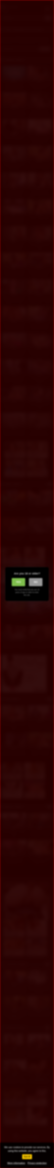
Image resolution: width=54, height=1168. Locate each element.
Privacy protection (37, 1163)
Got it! (27, 1156)
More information (16, 1163)
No (36, 582)
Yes (18, 582)
